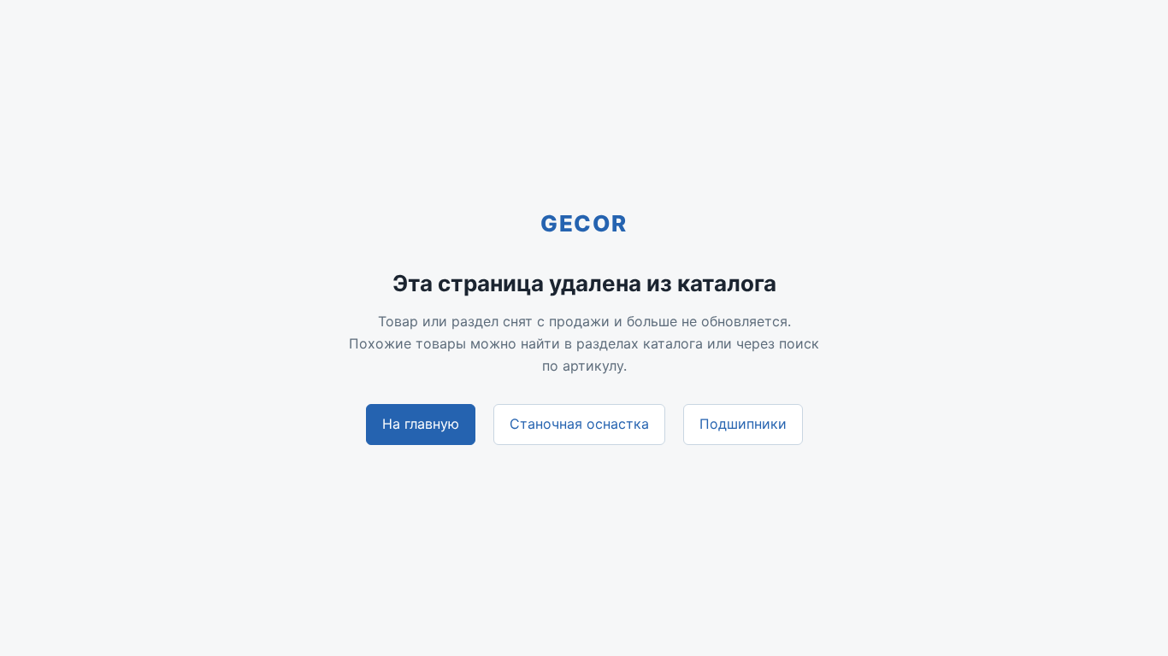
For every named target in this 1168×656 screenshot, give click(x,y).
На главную (420, 423)
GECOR (584, 223)
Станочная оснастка (579, 423)
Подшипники (743, 423)
